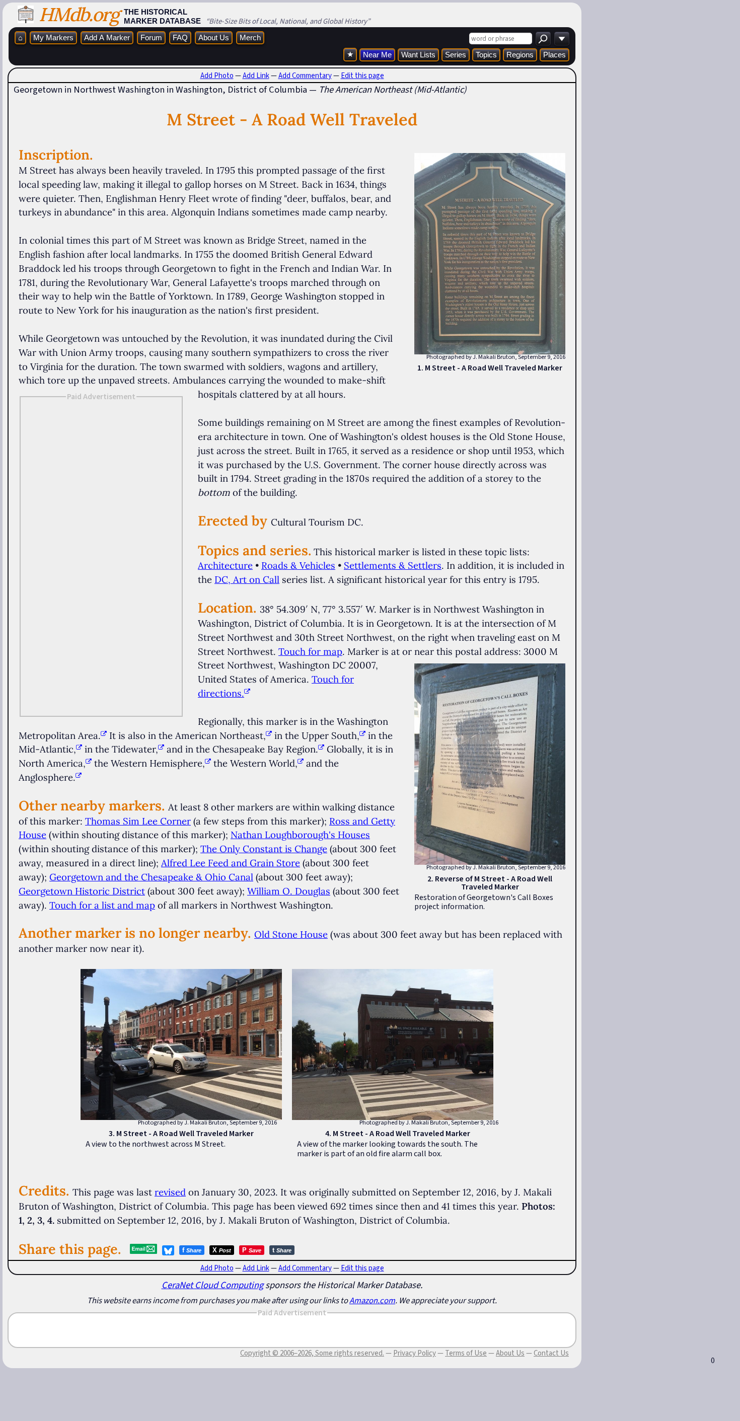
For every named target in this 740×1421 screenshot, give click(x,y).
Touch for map (310, 651)
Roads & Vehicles (298, 565)
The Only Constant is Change (263, 849)
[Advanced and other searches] (561, 38)
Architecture (225, 565)
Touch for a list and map (102, 905)
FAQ (180, 37)
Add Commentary (305, 75)
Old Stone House (291, 934)
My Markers (53, 37)
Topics (486, 54)
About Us (213, 37)
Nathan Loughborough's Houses (300, 835)
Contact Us (551, 1353)
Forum (151, 37)
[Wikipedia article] (104, 735)
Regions (520, 54)
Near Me (377, 54)
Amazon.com (372, 1300)
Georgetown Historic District (82, 891)
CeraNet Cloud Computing (212, 1285)
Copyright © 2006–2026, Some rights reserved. (312, 1353)
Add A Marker (107, 37)
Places (554, 54)
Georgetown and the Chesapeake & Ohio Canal (151, 877)
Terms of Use (466, 1353)
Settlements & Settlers (392, 565)
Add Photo (217, 75)
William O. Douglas (288, 891)
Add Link (256, 75)
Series (455, 54)
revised (170, 1192)
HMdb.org (79, 14)
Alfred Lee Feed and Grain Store (230, 863)
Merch (250, 37)
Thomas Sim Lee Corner (138, 821)
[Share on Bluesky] (168, 1250)
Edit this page (362, 75)
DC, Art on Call (246, 579)
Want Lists (418, 54)
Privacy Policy (414, 1353)
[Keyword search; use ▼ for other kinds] (543, 38)
